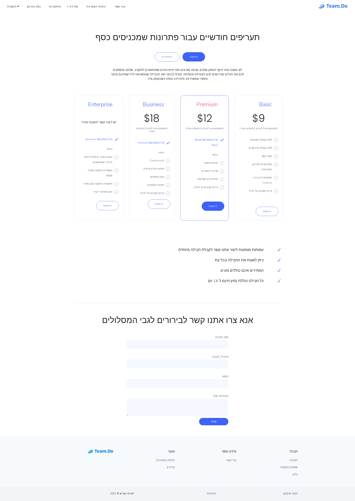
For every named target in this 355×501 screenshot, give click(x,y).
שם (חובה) (221, 337)
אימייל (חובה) (220, 356)
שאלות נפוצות (289, 467)
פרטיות (211, 494)
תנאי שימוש (290, 494)
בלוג (295, 474)
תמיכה (294, 460)
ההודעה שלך (220, 396)
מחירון (171, 467)
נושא (225, 376)
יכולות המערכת (165, 460)
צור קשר (231, 460)
